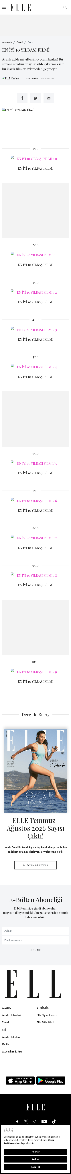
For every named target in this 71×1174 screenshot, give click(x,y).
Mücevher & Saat (12, 1051)
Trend (5, 1022)
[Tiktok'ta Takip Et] (54, 1121)
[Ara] (65, 7)
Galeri (20, 42)
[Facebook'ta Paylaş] (22, 98)
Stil (4, 1030)
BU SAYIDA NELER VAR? (35, 865)
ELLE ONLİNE (32, 78)
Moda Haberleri (11, 1015)
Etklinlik (43, 1008)
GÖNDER (35, 950)
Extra (30, 42)
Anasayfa (7, 42)
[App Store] (20, 1080)
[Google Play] (50, 1080)
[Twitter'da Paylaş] (35, 98)
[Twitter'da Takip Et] (26, 1121)
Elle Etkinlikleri (45, 1022)
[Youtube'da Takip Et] (44, 1121)
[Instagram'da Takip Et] (34, 1121)
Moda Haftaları (11, 1037)
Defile (5, 1044)
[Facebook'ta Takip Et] (17, 1121)
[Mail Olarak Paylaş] (49, 98)
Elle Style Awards (47, 1015)
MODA (6, 1008)
